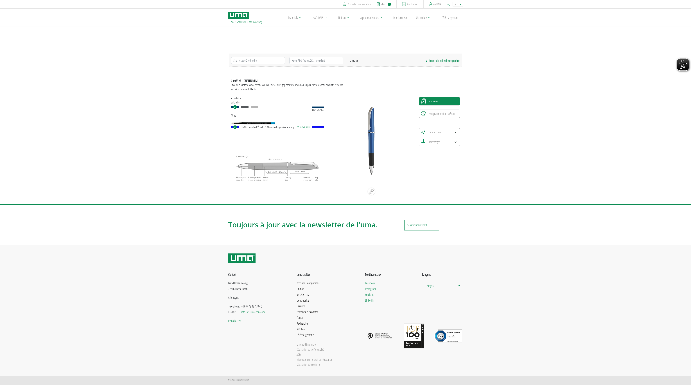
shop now (433, 101)
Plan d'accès (234, 321)
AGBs (299, 355)
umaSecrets (303, 294)
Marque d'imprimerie (306, 345)
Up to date (421, 17)
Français (429, 286)
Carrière (301, 306)
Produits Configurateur (359, 4)
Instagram (370, 289)
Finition (342, 17)
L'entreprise (303, 300)
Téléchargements (305, 335)
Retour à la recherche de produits (444, 61)
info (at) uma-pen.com (253, 312)
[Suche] (449, 4)
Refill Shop (412, 4)
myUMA (437, 4)
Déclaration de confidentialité (310, 350)
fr (455, 4)
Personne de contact (307, 312)
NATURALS (318, 17)
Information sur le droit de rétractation (315, 360)
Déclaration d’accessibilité (308, 365)
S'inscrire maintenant (417, 225)
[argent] (254, 107)
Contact (300, 317)
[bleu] (235, 107)
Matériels (293, 17)
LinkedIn (369, 300)
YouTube (369, 294)
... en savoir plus (302, 127)
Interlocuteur (400, 17)
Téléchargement (450, 17)
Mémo (385, 4)
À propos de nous (369, 17)
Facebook (370, 283)
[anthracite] (245, 107)
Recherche (302, 323)
